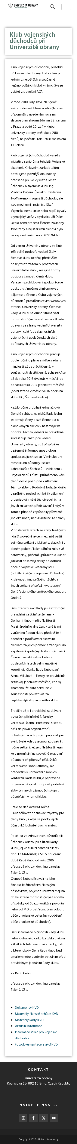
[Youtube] (54, 1118)
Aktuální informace (28, 1026)
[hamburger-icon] (66, 7)
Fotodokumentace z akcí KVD (36, 1044)
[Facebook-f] (33, 1118)
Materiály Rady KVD (29, 1020)
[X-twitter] (43, 1118)
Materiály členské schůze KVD (36, 1014)
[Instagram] (23, 1118)
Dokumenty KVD (27, 1008)
